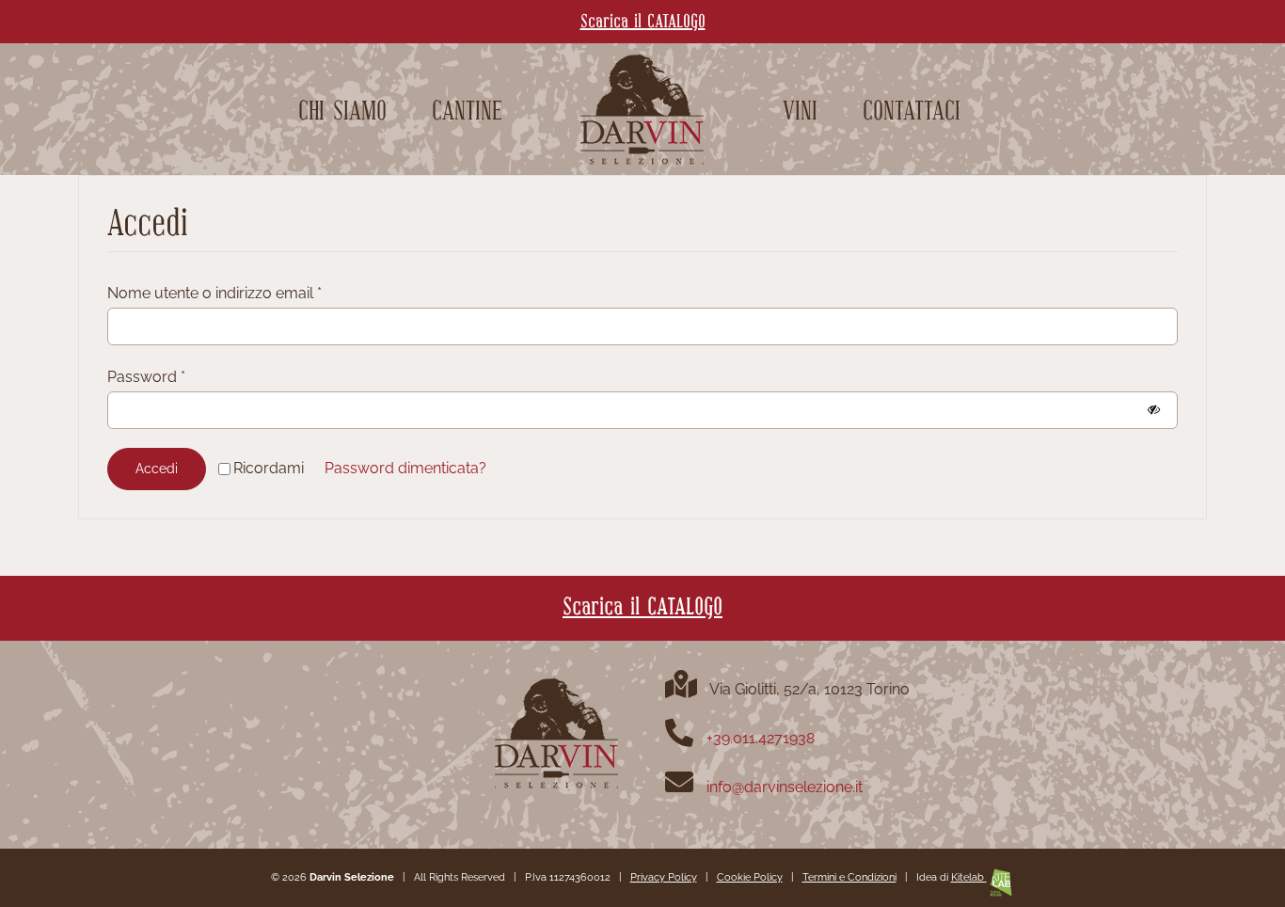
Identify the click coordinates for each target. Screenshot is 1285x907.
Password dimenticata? (405, 468)
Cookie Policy (750, 877)
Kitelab (969, 877)
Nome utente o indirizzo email (214, 293)
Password (146, 377)
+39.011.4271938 (760, 738)
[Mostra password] (1154, 410)
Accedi (156, 468)
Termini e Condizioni (849, 877)
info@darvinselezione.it (784, 787)
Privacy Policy (663, 877)
